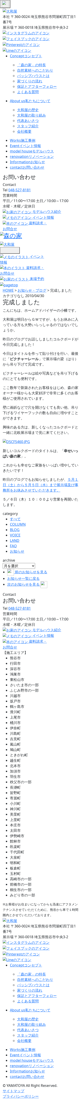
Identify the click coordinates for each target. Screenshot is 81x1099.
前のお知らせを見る (31, 571)
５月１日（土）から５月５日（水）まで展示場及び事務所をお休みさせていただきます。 (40, 485)
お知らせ (27, 161)
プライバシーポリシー (21, 1096)
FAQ (13, 545)
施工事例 (22, 140)
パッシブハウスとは (33, 75)
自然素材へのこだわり (35, 70)
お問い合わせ (27, 167)
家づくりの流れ (29, 81)
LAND (14, 540)
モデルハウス (32, 151)
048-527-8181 (19, 190)
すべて (15, 518)
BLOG (15, 529)
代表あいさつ (28, 120)
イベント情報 (25, 145)
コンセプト (26, 55)
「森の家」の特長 (31, 64)
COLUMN (18, 524)
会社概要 (24, 131)
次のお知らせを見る (23, 584)
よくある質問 (28, 91)
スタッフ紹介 (28, 126)
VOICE (15, 535)
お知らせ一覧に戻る (23, 578)
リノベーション (32, 156)
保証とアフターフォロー (37, 86)
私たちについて (30, 100)
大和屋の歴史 (28, 109)
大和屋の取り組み (31, 115)
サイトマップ (13, 1090)
